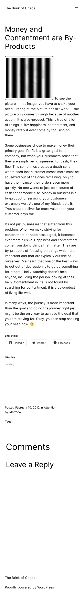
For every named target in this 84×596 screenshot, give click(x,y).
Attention (50, 407)
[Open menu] (76, 8)
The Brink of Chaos (20, 8)
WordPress (45, 587)
